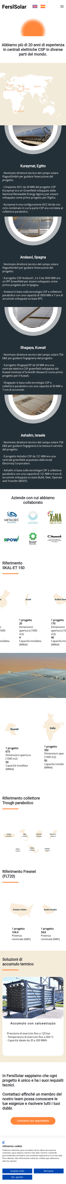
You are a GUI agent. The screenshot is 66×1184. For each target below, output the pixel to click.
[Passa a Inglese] (35, 6)
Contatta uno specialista (33, 1120)
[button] (62, 6)
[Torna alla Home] (14, 6)
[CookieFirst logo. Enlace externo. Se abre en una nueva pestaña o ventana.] (3, 1142)
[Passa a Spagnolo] (43, 6)
